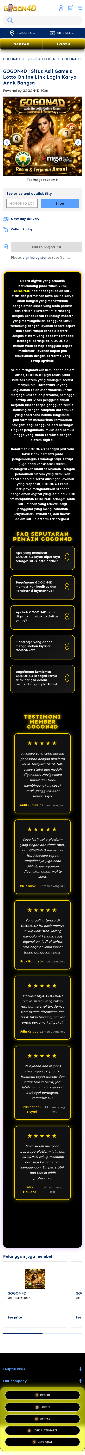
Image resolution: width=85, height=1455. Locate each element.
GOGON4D (22, 291)
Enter (59, 203)
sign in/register (35, 257)
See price (14, 1317)
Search (9, 20)
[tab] (22, 1333)
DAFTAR (21, 44)
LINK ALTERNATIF (45, 1430)
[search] (42, 20)
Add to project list (46, 247)
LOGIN (63, 44)
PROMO (45, 1393)
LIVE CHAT (45, 1442)
